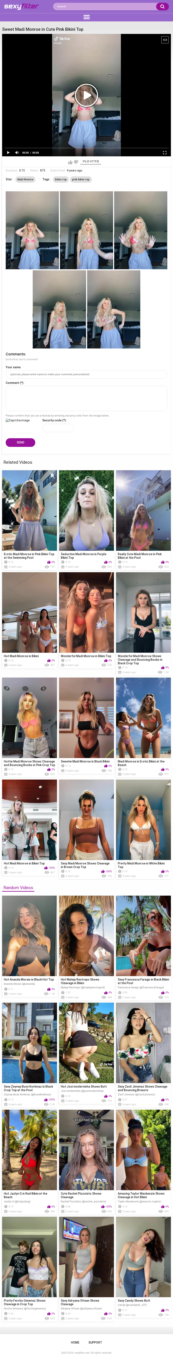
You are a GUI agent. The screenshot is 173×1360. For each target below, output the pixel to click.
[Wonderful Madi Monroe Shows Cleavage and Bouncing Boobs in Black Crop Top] (143, 612)
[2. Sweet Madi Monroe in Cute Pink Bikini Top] (86, 230)
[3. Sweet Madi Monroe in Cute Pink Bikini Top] (140, 230)
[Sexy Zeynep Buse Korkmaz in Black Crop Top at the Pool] (29, 1043)
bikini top (61, 179)
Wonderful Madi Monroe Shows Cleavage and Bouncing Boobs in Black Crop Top (140, 659)
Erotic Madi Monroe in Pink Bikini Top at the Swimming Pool (29, 555)
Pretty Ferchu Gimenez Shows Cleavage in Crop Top (25, 1302)
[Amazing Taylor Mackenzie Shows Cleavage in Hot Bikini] (143, 1150)
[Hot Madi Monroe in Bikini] (29, 612)
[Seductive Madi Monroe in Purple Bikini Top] (86, 510)
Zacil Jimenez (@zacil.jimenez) (136, 1094)
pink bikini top (81, 179)
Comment (12, 383)
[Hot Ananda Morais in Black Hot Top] (29, 936)
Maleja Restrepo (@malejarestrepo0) (83, 987)
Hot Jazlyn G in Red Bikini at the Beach (25, 1195)
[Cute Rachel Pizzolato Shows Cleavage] (86, 1150)
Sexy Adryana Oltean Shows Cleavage (80, 1302)
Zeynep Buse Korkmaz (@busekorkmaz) (27, 1094)
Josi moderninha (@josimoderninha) (82, 1090)
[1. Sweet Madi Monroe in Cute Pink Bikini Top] (32, 230)
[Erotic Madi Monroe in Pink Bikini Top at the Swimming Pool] (29, 510)
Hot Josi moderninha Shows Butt (84, 1086)
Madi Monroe (25, 179)
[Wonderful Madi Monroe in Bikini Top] (86, 612)
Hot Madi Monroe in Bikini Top (24, 863)
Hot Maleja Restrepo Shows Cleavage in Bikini (80, 981)
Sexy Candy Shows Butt (134, 1300)
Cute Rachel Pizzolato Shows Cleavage (81, 1195)
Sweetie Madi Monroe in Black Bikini (85, 761)
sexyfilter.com (82, 1352)
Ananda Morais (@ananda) (19, 983)
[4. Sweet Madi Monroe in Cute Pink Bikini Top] (59, 309)
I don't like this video (76, 162)
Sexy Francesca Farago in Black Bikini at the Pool (143, 981)
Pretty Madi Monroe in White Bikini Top (141, 865)
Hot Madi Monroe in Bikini (21, 656)
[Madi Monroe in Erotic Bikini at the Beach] (143, 718)
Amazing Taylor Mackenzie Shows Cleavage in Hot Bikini (141, 1195)
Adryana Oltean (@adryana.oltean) (81, 1308)
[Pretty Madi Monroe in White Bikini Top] (143, 820)
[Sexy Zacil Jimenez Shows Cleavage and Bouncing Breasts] (143, 1043)
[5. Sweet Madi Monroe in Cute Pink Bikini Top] (113, 309)
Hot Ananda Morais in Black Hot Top (29, 979)
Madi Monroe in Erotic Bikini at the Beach (141, 763)
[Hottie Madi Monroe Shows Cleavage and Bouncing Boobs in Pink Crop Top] (29, 718)
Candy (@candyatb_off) (132, 1305)
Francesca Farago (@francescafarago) (141, 987)
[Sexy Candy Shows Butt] (143, 1257)
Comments (15, 354)
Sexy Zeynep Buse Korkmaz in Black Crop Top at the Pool (28, 1088)
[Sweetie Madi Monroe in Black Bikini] (86, 718)
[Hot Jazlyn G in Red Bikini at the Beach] (29, 1150)
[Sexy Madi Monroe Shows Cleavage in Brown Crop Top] (86, 820)
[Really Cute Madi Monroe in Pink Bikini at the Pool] (143, 510)
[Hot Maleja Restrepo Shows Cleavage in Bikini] (86, 936)
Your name (13, 367)
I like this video (70, 162)
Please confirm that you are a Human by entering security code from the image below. (57, 415)
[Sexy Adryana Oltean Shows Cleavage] (86, 1257)
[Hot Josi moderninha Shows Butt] (86, 1043)
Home (75, 1342)
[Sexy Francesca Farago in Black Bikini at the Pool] (143, 936)
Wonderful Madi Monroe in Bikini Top (86, 656)
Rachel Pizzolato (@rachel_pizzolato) (83, 1201)
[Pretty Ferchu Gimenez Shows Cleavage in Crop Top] (29, 1257)
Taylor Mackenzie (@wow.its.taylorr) (139, 1201)
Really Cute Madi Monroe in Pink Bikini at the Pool (140, 555)
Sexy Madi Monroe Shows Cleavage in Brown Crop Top (85, 865)
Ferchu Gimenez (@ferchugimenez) (25, 1308)
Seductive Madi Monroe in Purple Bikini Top (83, 555)
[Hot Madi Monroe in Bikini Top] (29, 820)
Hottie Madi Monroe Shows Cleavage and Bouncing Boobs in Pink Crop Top (29, 763)
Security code (52, 420)
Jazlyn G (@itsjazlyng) (17, 1201)
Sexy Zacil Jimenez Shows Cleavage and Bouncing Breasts (142, 1088)
